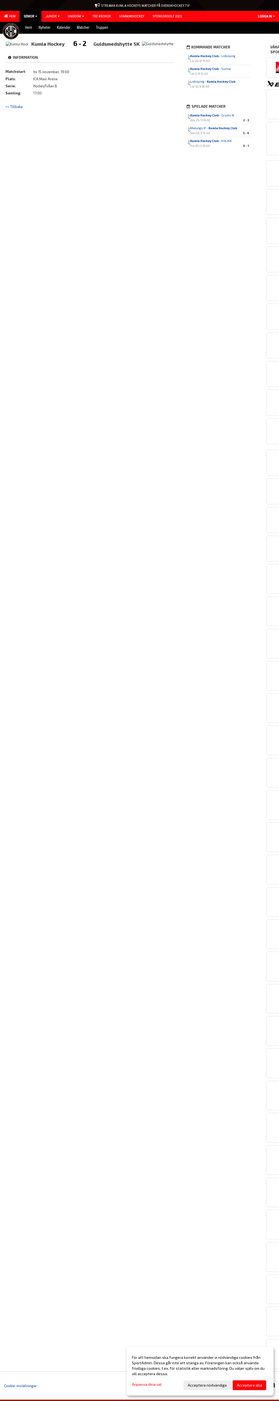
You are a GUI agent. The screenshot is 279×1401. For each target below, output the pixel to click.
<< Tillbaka (14, 106)
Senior (29, 16)
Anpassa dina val (147, 1384)
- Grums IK (212, 115)
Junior (51, 16)
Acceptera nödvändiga (207, 1385)
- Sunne (210, 68)
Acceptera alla (249, 1385)
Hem (11, 16)
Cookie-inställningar (20, 1386)
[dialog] (200, 1371)
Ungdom (74, 16)
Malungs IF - (213, 128)
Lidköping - (212, 81)
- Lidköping (212, 56)
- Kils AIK (211, 141)
